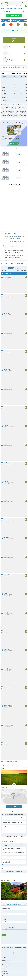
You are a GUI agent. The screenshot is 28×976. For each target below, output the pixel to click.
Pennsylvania (8, 8)
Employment (17, 268)
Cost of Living (11, 268)
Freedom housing (9, 246)
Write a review (4, 836)
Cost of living (4, 76)
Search (2, 8)
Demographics (14, 20)
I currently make (8, 927)
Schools (23, 268)
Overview (3, 20)
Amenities (4, 270)
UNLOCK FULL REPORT (15, 15)
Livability (21, 2)
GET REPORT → (14, 143)
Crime (11, 270)
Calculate (4, 935)
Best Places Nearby (23, 20)
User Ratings (23, 270)
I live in (3, 912)
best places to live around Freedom (11, 761)
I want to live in (5, 919)
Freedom (14, 8)
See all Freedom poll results (14, 871)
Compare (14, 806)
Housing (17, 270)
